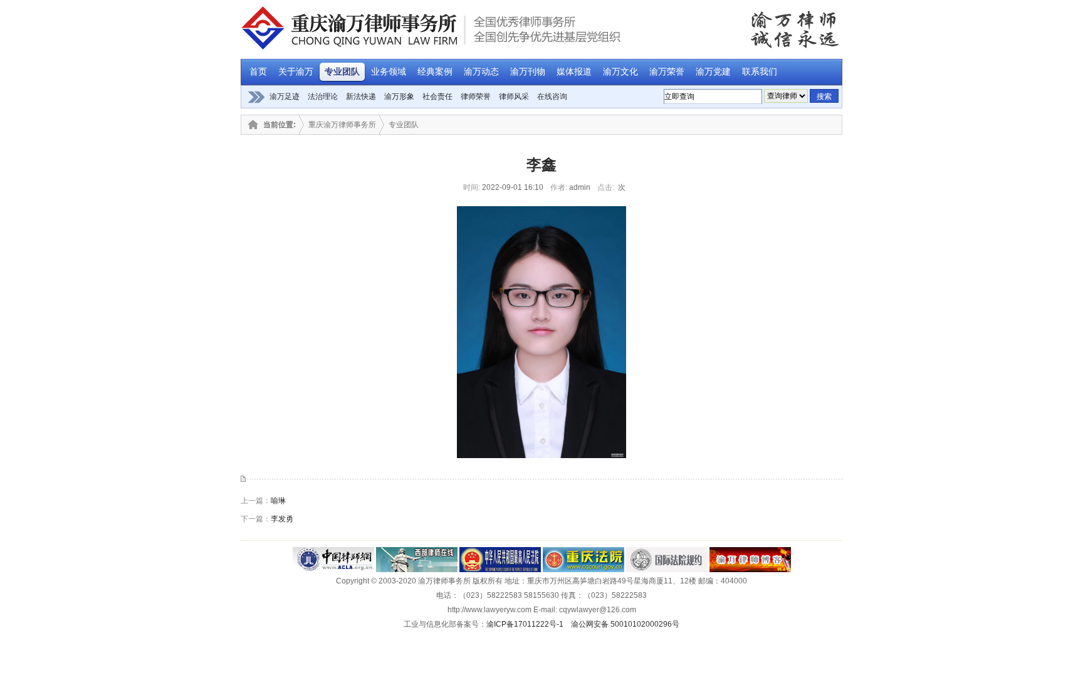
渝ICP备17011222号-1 (524, 624)
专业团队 (404, 124)
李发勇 (282, 519)
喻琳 (278, 500)
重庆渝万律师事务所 (342, 124)
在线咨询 (552, 96)
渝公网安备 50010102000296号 (625, 624)
